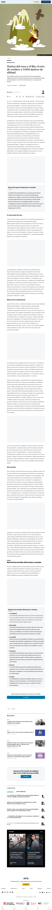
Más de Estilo (10, 715)
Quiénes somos (14, 888)
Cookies (34, 896)
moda (9, 708)
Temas (31, 888)
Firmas (23, 888)
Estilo (9, 58)
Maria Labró (9, 92)
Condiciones (29, 896)
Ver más (41, 831)
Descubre (11, 831)
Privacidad (24, 896)
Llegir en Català (22, 85)
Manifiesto (3, 888)
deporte (13, 708)
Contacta (49, 888)
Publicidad (39, 888)
